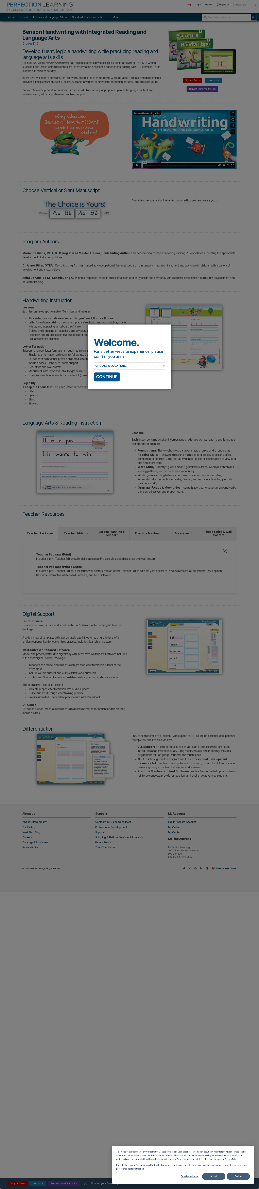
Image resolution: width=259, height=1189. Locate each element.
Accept (213, 1176)
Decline (238, 1176)
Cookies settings (189, 1176)
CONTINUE (107, 376)
